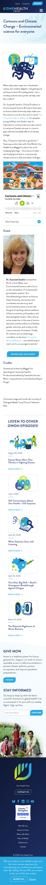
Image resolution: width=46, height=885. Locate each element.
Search (17, 3)
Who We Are (23, 825)
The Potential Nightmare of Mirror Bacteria (21, 627)
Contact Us (26, 3)
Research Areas (23, 830)
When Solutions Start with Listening (21, 543)
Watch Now (14, 469)
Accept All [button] (18, 879)
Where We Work (23, 834)
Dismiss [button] (32, 879)
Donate (37, 3)
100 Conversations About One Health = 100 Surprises (22, 502)
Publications (22, 842)
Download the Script (23, 354)
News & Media (23, 838)
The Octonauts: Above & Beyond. (22, 116)
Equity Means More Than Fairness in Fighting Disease (21, 461)
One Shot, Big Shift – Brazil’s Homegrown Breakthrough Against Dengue (22, 585)
